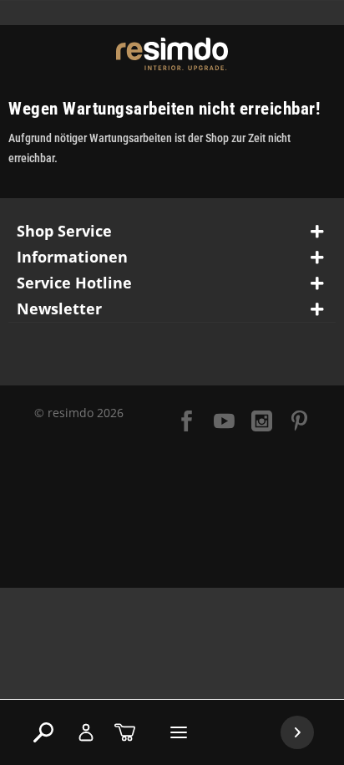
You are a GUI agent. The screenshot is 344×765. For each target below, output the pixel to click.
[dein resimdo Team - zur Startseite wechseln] (172, 54)
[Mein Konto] (86, 732)
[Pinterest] (299, 423)
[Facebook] (186, 423)
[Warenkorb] (124, 732)
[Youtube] (224, 423)
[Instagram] (261, 423)
